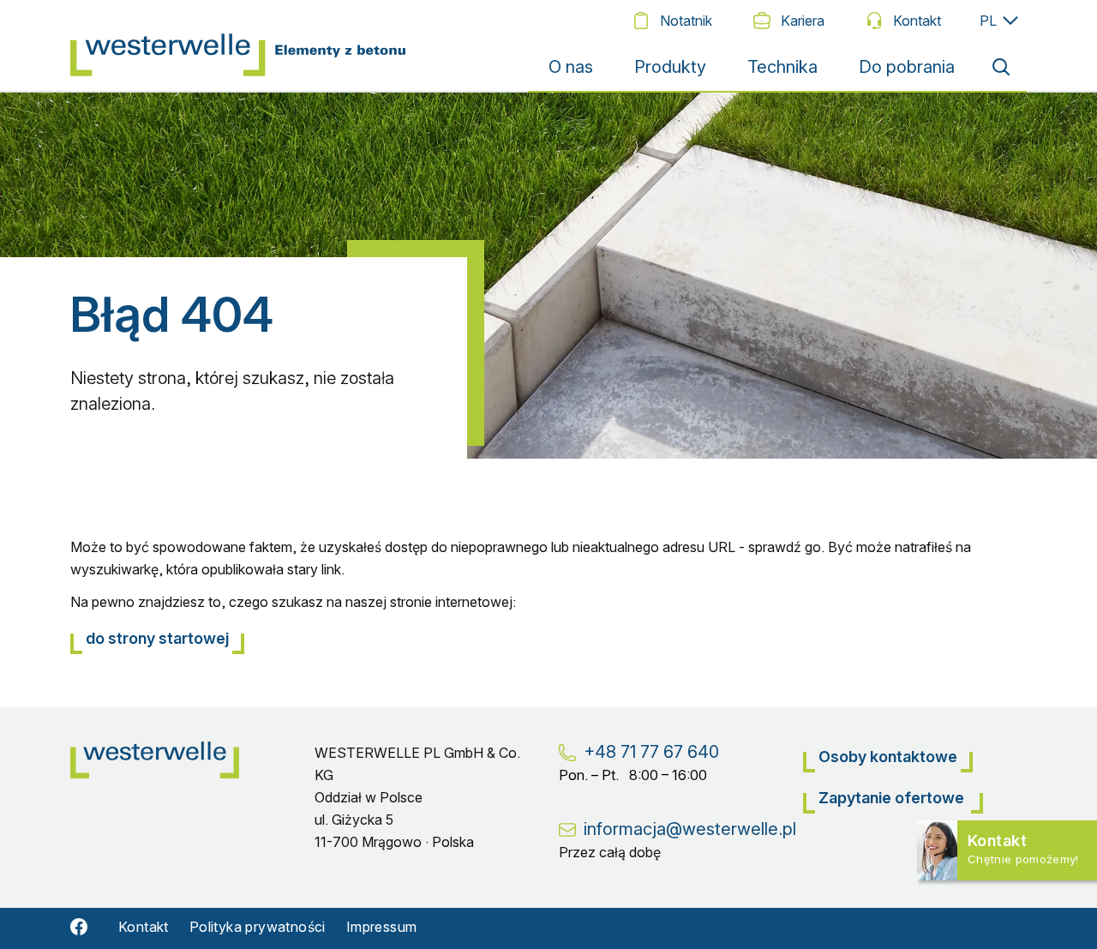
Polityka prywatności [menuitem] (257, 926)
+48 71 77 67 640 (651, 752)
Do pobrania (907, 67)
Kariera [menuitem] (802, 20)
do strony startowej (157, 638)
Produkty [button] (670, 67)
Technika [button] (782, 67)
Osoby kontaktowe (887, 757)
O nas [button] (570, 67)
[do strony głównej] (242, 45)
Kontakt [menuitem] (917, 20)
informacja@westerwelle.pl (690, 829)
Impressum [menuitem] (381, 926)
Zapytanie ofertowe (893, 798)
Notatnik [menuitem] (686, 20)
